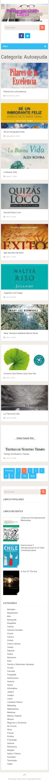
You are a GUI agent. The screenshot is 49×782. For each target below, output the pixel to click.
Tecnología (12, 760)
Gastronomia (12, 678)
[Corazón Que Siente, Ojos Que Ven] (24, 357)
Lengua (10, 695)
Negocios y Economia (16, 722)
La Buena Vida (10, 172)
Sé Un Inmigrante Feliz (14, 132)
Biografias (11, 623)
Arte (9, 616)
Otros (9, 729)
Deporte (10, 650)
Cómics (10, 637)
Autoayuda (11, 620)
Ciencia (10, 626)
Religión (10, 750)
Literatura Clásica (14, 702)
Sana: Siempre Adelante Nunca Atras (21, 333)
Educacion (11, 657)
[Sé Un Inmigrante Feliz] (24, 116)
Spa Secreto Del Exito (14, 252)
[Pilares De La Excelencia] (24, 75)
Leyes (10, 698)
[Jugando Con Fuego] (24, 277)
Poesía (10, 733)
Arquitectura (12, 613)
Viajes (10, 764)
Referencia (12, 747)
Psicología (12, 740)
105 (24, 476)
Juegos (10, 692)
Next (33, 476)
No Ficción (11, 726)
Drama (10, 654)
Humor (10, 685)
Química (10, 743)
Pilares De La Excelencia (15, 91)
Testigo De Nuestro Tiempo (16, 454)
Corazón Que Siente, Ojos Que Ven (20, 373)
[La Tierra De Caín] (24, 397)
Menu (5, 46)
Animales (11, 609)
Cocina (10, 633)
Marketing (11, 705)
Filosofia (11, 671)
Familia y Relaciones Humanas (20, 664)
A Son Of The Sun (29, 571)
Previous (9, 470)
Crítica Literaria (13, 644)
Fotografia (11, 674)
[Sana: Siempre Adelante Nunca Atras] (24, 317)
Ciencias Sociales (15, 630)
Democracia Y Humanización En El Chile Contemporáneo (32, 548)
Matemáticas (13, 709)
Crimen (10, 640)
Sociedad (11, 757)
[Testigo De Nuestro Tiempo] (24, 438)
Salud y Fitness (14, 753)
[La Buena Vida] (24, 156)
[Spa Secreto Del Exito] (24, 236)
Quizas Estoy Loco (12, 212)
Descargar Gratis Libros (17, 779)
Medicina (11, 712)
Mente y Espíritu (14, 716)
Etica (9, 661)
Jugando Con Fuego (13, 293)
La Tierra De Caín (11, 413)
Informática (12, 688)
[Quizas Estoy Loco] (24, 196)
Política (10, 736)
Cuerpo (10, 647)
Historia (10, 681)
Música (10, 719)
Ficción (10, 668)
